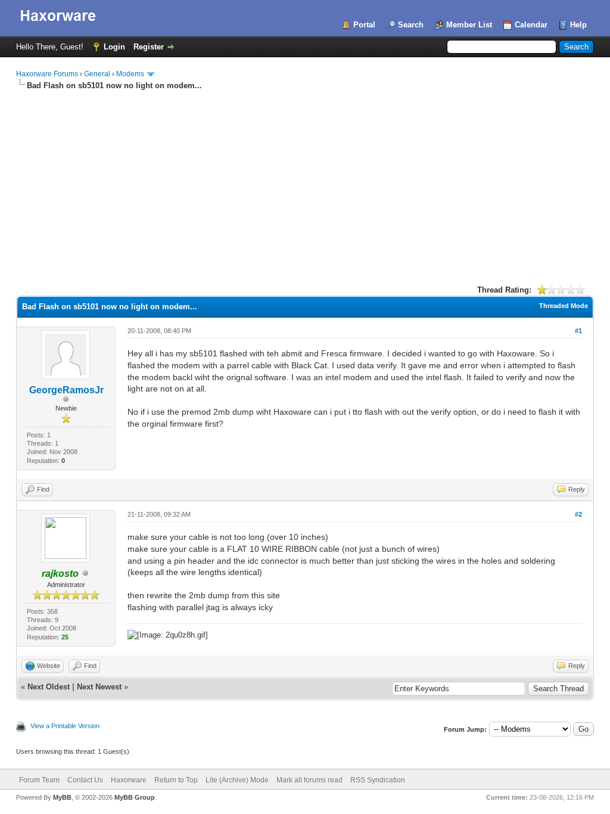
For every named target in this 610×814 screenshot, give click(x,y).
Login (114, 46)
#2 (578, 514)
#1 (578, 330)
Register (148, 46)
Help (578, 24)
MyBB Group (134, 797)
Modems (130, 74)
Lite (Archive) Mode (237, 780)
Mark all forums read (309, 780)
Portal (364, 24)
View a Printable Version (64, 725)
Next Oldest (48, 686)
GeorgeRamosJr (66, 390)
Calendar (531, 24)
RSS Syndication (377, 780)
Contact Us (85, 780)
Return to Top (176, 780)
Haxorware (129, 780)
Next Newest (99, 686)
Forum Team (39, 780)
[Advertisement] (305, 180)
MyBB (62, 797)
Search (411, 24)
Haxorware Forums (47, 74)
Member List (469, 24)
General (97, 74)
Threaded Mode (563, 305)
